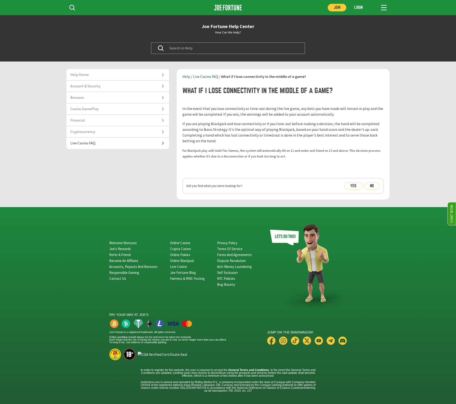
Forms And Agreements (234, 255)
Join (337, 7)
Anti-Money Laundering (234, 266)
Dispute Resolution (231, 260)
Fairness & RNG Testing (187, 278)
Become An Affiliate (123, 260)
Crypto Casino (180, 249)
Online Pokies (180, 255)
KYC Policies (226, 278)
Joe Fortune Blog (183, 272)
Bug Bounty (226, 284)
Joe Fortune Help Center (228, 26)
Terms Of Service (229, 249)
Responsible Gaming (124, 272)
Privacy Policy (227, 243)
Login (358, 7)
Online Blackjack (182, 260)
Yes (353, 186)
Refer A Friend (120, 255)
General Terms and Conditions (248, 370)
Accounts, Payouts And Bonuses (133, 266)
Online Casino (180, 243)
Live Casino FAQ (205, 77)
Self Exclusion (227, 272)
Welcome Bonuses (123, 243)
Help (186, 77)
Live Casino (178, 266)
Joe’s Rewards (120, 249)
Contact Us (117, 278)
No (372, 186)
